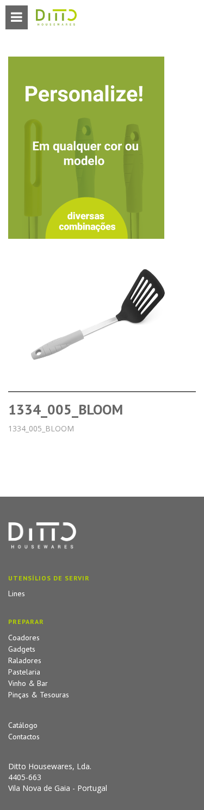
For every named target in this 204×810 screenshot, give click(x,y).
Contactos (24, 736)
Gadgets (21, 649)
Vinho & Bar (28, 683)
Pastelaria (24, 672)
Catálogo (23, 725)
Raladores (24, 660)
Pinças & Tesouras (38, 695)
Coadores (24, 637)
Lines (16, 593)
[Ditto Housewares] (56, 18)
